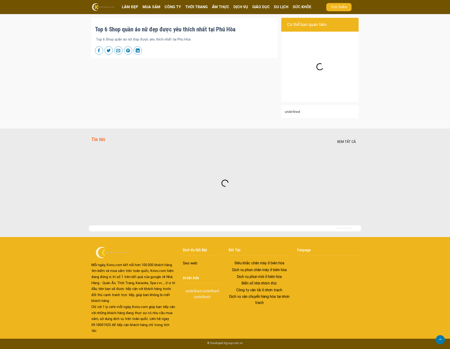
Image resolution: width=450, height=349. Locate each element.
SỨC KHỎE (301, 7)
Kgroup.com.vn (233, 343)
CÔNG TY (173, 7)
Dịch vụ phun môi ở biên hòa (259, 270)
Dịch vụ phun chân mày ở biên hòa (259, 264)
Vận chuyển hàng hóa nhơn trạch (259, 303)
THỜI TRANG (196, 7)
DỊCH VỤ (240, 7)
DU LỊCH (281, 7)
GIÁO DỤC (261, 7)
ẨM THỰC (220, 7)
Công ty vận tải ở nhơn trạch (259, 284)
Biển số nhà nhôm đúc (259, 277)
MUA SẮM (151, 7)
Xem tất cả (346, 142)
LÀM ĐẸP (130, 7)
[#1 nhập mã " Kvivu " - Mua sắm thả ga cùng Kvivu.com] (103, 7)
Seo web (190, 263)
